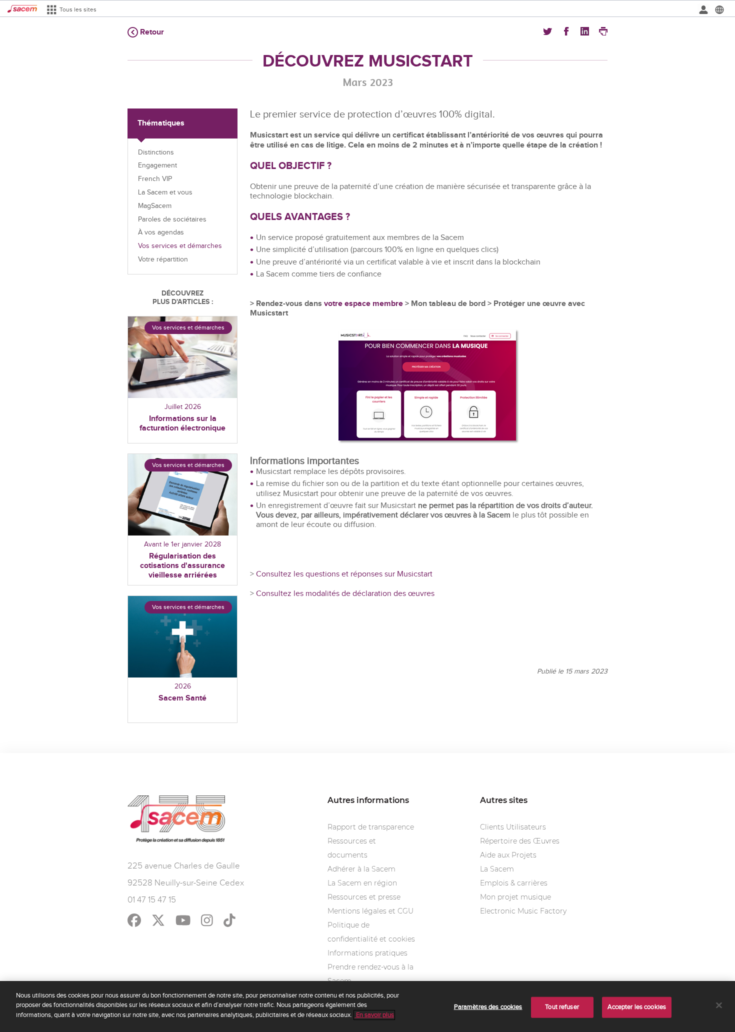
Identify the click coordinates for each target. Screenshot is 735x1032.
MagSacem (155, 206)
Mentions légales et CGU (371, 911)
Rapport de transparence (371, 827)
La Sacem (497, 869)
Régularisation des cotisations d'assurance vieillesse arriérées (182, 566)
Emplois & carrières (514, 883)
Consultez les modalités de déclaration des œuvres (344, 593)
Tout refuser (562, 1007)
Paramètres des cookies (488, 1007)
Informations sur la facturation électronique (183, 423)
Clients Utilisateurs (513, 827)
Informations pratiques (368, 953)
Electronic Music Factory (523, 911)
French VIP (155, 179)
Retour (152, 32)
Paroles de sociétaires (172, 220)
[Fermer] (719, 1005)
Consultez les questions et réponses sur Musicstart (344, 574)
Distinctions (156, 152)
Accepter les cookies (637, 1007)
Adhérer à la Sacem (362, 869)
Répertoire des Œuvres (520, 841)
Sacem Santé (182, 698)
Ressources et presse (364, 897)
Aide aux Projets (508, 855)
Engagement (157, 166)
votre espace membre (364, 303)
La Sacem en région (362, 883)
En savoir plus (374, 1015)
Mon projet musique (515, 897)
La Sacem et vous (165, 192)
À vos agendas (161, 232)
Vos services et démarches (180, 246)
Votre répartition (163, 260)
